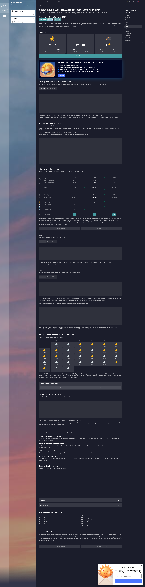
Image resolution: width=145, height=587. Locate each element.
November (128, 38)
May (126, 24)
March (127, 20)
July (126, 29)
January (127, 15)
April (126, 22)
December (128, 40)
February (127, 17)
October (127, 35)
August (127, 31)
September (128, 33)
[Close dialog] (141, 565)
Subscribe (128, 581)
